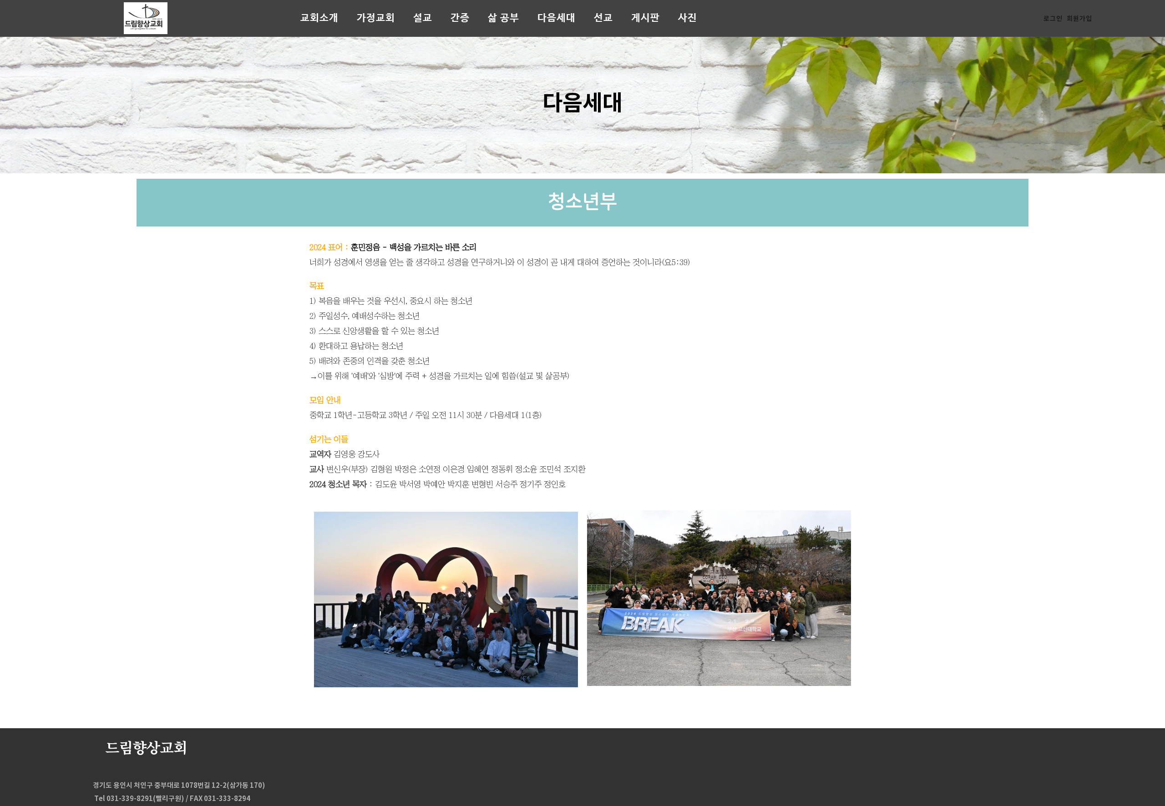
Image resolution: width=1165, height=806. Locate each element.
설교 (422, 18)
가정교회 (376, 18)
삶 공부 (503, 18)
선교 (603, 18)
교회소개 (319, 18)
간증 (460, 18)
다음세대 (556, 18)
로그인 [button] (1053, 18)
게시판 (645, 18)
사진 (687, 18)
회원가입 (1079, 18)
